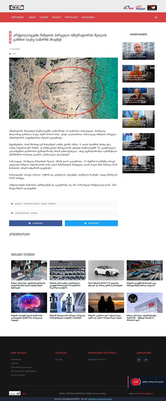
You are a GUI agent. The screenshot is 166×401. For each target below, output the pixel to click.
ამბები (32, 17)
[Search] (153, 17)
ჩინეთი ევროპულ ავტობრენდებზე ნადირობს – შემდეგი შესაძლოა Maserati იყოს (141, 317)
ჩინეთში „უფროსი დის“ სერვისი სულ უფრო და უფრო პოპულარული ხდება (105, 316)
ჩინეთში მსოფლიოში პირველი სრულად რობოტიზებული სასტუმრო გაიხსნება (67, 316)
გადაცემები (88, 17)
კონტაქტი (14, 363)
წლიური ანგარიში (18, 375)
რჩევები (56, 17)
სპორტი (44, 17)
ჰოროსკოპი (71, 17)
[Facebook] (139, 360)
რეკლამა (58, 359)
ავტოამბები (17, 17)
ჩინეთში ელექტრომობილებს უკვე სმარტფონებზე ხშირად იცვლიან (141, 284)
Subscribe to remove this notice (100, 399)
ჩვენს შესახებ (16, 359)
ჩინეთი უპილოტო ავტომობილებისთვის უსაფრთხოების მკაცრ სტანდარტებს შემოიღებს (28, 285)
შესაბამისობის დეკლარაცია (21, 367)
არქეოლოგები (31, 203)
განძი (44, 203)
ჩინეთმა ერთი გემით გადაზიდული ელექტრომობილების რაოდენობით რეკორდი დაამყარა (65, 285)
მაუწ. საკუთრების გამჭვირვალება (24, 371)
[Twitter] (145, 360)
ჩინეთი (52, 203)
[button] (35, 223)
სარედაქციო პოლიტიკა (97, 359)
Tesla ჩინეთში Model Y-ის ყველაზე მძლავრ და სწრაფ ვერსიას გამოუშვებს (105, 284)
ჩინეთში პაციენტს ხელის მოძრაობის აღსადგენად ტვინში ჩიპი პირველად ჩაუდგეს (27, 317)
